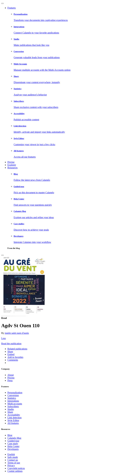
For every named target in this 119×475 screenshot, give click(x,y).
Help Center (13, 446)
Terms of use (13, 462)
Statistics (11, 398)
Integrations (13, 401)
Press (10, 380)
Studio (10, 409)
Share (10, 412)
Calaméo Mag (14, 438)
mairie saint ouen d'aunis (17, 333)
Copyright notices (16, 468)
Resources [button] (12, 167)
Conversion (13, 395)
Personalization (14, 392)
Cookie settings (14, 471)
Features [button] (11, 7)
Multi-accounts (14, 403)
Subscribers (13, 406)
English (11, 454)
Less (3, 338)
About (10, 375)
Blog (9, 435)
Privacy (11, 465)
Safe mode (12, 457)
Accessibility (13, 414)
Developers (13, 449)
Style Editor (13, 420)
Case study (12, 443)
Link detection (14, 417)
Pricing (10, 162)
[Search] (2, 255)
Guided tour (13, 440)
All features (13, 423)
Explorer (11, 165)
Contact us (12, 460)
